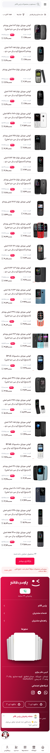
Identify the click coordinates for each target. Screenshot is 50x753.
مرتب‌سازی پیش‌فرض (36, 14)
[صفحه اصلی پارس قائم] (25, 574)
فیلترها (19, 14)
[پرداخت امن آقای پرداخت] (24, 637)
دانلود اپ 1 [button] (33, 695)
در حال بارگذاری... (25, 561)
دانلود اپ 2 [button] (11, 695)
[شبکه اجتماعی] (46, 684)
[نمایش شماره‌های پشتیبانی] (25, 582)
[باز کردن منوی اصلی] (45, 4)
